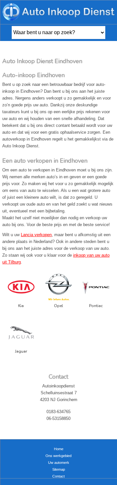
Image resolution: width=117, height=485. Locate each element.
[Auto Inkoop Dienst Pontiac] (96, 288)
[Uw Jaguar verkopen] (21, 333)
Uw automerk (58, 463)
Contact (58, 476)
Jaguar (21, 351)
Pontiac (96, 305)
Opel (58, 305)
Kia (21, 305)
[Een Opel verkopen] (58, 288)
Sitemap (58, 469)
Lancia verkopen (36, 234)
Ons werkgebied (59, 456)
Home (58, 449)
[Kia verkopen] (21, 288)
